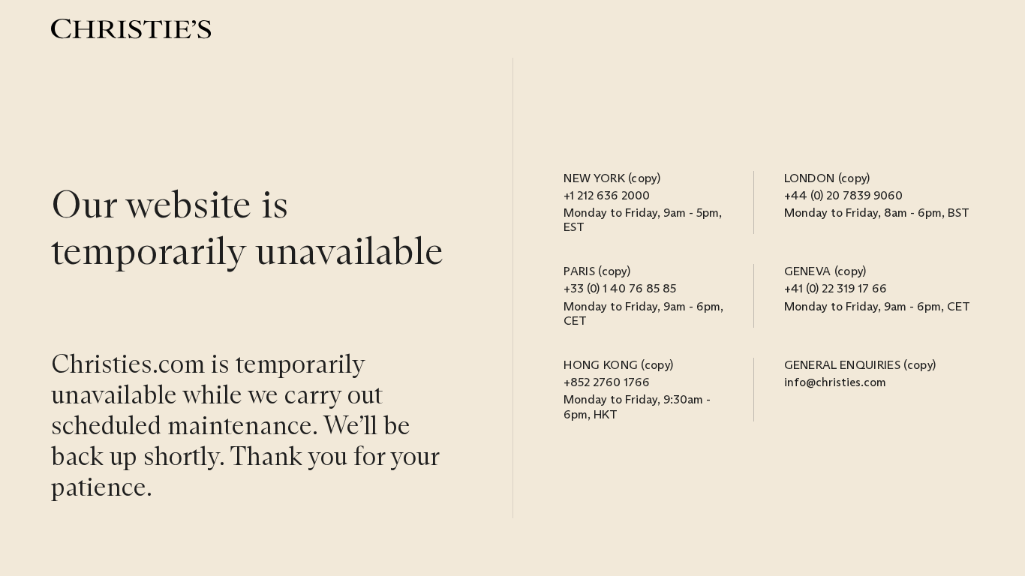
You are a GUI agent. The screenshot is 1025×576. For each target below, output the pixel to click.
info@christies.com (835, 382)
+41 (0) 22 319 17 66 (835, 288)
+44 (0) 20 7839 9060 (843, 195)
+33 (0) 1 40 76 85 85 (620, 288)
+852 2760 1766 (607, 382)
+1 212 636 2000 (607, 195)
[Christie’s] (131, 28)
